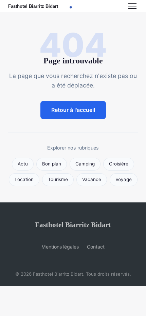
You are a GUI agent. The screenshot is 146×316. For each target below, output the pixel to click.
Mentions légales (60, 247)
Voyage (123, 179)
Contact (96, 247)
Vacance (91, 179)
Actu (23, 163)
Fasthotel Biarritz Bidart (73, 225)
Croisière (118, 163)
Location (24, 179)
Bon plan (51, 163)
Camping (85, 163)
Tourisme (58, 179)
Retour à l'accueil (73, 109)
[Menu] (132, 6)
